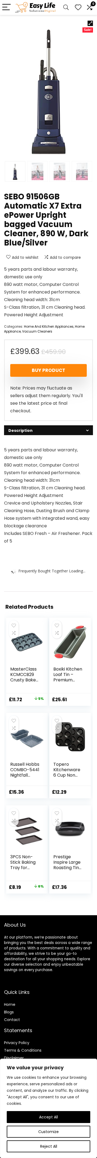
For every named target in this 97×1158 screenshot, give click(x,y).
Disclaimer (14, 1058)
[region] (48, 1108)
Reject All (48, 1146)
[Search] (66, 7)
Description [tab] (20, 430)
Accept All (48, 1117)
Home (9, 1004)
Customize (48, 1131)
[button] (90, 23)
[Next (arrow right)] (87, 579)
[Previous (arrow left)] (9, 579)
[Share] (67, 17)
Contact (12, 1019)
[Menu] (6, 7)
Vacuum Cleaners (37, 331)
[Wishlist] (78, 7)
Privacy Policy (16, 1042)
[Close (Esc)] (79, 17)
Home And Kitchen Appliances (49, 326)
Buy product (48, 370)
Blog (8, 1012)
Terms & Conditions (22, 1050)
